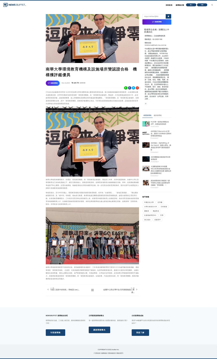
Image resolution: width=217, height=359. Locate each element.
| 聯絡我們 (119, 353)
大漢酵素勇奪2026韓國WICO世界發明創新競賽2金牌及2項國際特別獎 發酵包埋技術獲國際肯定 (161, 169)
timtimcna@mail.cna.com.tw (155, 45)
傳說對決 (156, 211)
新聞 (75, 83)
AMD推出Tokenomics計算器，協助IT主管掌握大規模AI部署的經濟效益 (161, 133)
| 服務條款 (104, 353)
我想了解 (140, 332)
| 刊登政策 (97, 353)
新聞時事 (82, 83)
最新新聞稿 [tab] (158, 115)
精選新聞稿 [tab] (147, 115)
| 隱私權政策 (112, 353)
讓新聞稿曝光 (99, 330)
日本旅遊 (164, 207)
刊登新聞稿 (55, 332)
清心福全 (147, 220)
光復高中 (157, 220)
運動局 (146, 211)
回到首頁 (169, 5)
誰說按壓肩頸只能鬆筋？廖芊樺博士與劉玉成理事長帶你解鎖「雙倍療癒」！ (160, 182)
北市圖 (160, 202)
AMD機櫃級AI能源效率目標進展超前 (160, 158)
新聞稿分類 (180, 5)
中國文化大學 (149, 202)
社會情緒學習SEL (150, 215)
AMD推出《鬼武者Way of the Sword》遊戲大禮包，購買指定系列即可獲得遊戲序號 (161, 146)
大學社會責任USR (150, 207)
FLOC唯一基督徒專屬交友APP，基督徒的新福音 (160, 123)
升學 (161, 215)
